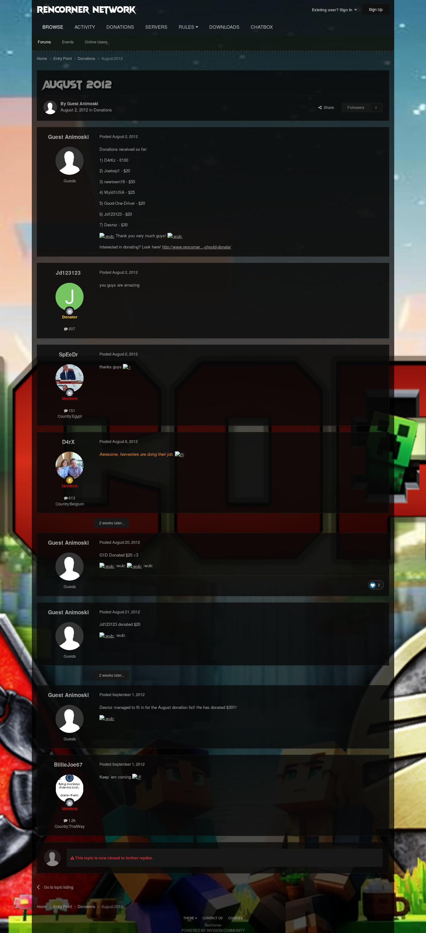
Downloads (224, 26)
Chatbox (262, 26)
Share (328, 107)
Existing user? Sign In (333, 9)
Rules (187, 26)
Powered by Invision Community (213, 930)
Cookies (235, 918)
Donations (120, 26)
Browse (52, 26)
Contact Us (213, 918)
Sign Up (376, 9)
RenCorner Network (86, 9)
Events (68, 42)
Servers (156, 26)
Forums (44, 42)
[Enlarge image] (106, 235)
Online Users (96, 42)
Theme (189, 918)
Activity (85, 26)
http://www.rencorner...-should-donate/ (196, 247)
